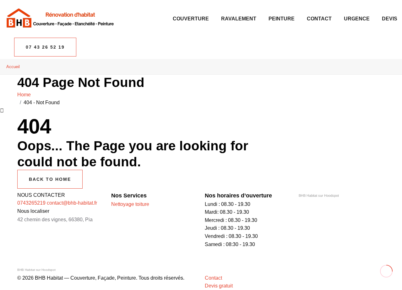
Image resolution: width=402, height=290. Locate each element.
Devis (389, 18)
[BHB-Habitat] (60, 18)
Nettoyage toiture (130, 204)
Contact (319, 18)
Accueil (13, 66)
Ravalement (238, 18)
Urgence (357, 18)
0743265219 (31, 203)
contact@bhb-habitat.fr (72, 203)
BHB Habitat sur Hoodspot (319, 195)
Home (25, 94)
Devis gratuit (219, 285)
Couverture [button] (191, 18)
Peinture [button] (282, 18)
